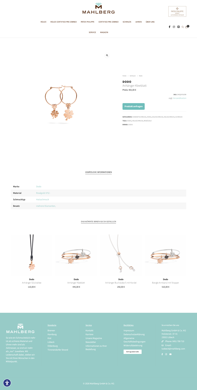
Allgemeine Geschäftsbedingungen (134, 340)
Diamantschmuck (139, 117)
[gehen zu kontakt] (178, 27)
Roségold (148, 121)
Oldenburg (53, 346)
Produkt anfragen (134, 106)
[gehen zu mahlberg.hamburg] (169, 27)
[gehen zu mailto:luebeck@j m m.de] (170, 354)
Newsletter (91, 342)
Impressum (129, 330)
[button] (107, 55)
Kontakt (89, 330)
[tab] (98, 172)
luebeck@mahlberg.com (173, 348)
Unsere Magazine (94, 338)
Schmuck (133, 76)
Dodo (140, 76)
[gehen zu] (183, 27)
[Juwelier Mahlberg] (98, 12)
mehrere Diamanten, (46, 206)
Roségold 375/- (43, 193)
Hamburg (52, 334)
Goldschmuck (157, 117)
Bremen (51, 330)
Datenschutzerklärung (134, 334)
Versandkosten (179, 98)
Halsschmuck (169, 117)
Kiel (49, 338)
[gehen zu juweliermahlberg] (173, 27)
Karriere (89, 334)
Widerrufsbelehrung (133, 345)
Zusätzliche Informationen (98, 172)
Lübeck (51, 342)
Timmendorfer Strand (58, 349)
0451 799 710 (178, 341)
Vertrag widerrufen (132, 352)
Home (124, 76)
